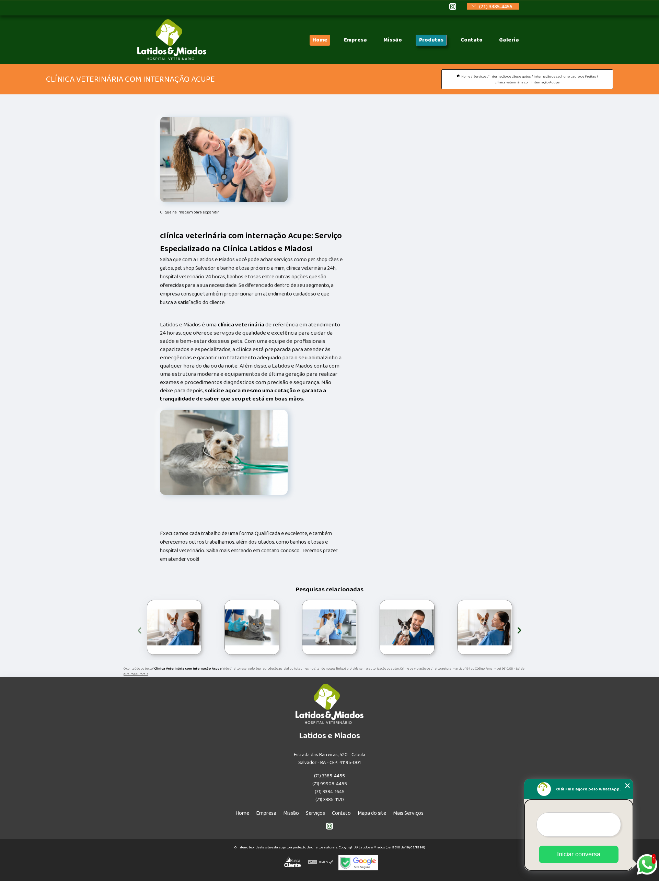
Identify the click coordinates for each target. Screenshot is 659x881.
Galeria (509, 40)
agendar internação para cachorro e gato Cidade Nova (147, 627)
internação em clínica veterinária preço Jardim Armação (299, 627)
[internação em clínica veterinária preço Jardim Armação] (329, 627)
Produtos (431, 40)
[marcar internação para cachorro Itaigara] (407, 627)
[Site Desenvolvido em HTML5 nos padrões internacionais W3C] (320, 863)
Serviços (315, 813)
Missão (392, 40)
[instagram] (452, 7)
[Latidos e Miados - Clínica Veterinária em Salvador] (171, 58)
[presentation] (139, 629)
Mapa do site (372, 813)
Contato (472, 40)
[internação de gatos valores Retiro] (251, 627)
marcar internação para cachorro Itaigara (378, 627)
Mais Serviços (408, 813)
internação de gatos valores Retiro (217, 627)
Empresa (355, 40)
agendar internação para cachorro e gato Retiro (457, 627)
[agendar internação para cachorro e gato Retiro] (484, 627)
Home (319, 40)
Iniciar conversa (578, 854)
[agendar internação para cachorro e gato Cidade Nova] (174, 627)
